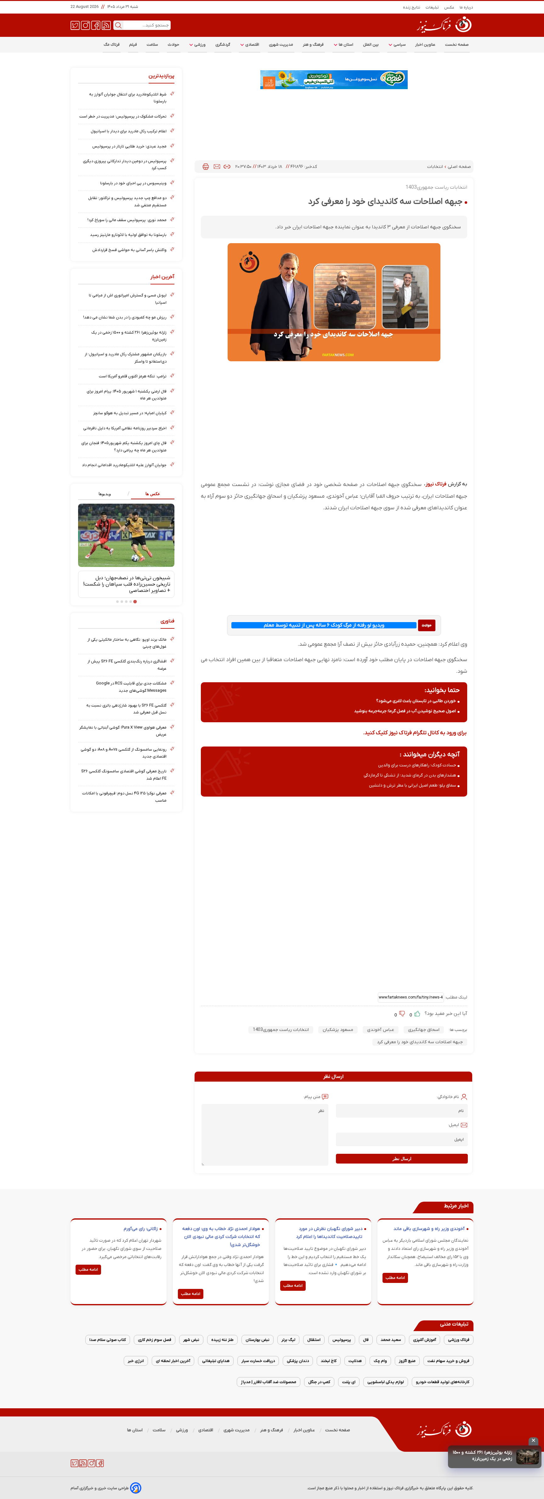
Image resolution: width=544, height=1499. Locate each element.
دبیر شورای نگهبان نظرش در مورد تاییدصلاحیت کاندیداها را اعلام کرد (329, 1233)
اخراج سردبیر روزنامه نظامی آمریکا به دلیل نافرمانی (125, 428)
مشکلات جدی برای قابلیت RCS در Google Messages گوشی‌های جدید (131, 687)
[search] (118, 25)
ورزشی (199, 44)
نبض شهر (191, 1339)
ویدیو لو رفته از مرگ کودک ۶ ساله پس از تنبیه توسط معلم (324, 625)
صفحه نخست (457, 44)
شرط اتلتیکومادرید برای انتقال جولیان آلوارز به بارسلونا (128, 98)
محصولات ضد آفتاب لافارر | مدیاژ (268, 1382)
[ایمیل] (217, 166)
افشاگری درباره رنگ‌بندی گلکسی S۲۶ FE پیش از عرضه (127, 665)
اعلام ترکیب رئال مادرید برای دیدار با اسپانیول (129, 131)
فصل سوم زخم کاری (154, 1339)
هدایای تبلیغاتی (216, 1361)
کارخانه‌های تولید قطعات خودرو (442, 1382)
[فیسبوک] (95, 25)
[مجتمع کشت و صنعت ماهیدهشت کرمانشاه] (334, 79)
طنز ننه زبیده (222, 1339)
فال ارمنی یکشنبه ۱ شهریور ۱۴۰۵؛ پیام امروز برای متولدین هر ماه (127, 395)
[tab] (150, 494)
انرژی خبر (136, 1361)
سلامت (152, 44)
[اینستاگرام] (85, 25)
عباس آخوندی (380, 1030)
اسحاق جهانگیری (423, 1030)
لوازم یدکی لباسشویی (385, 1382)
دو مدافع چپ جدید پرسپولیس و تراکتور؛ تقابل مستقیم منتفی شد (127, 201)
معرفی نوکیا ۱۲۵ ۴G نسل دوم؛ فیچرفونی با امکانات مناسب (124, 797)
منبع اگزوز (407, 1361)
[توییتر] (75, 25)
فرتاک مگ (112, 44)
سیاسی (399, 44)
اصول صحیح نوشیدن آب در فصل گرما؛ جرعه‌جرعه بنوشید (405, 711)
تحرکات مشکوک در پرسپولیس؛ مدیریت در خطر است (123, 116)
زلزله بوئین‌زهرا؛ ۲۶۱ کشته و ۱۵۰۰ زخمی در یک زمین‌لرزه (482, 1456)
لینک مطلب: (455, 997)
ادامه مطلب (395, 1277)
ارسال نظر (402, 1158)
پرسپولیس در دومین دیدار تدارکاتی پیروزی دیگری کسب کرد (125, 164)
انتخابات (435, 167)
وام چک (380, 1361)
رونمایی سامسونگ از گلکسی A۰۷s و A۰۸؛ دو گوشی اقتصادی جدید (124, 753)
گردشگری (222, 44)
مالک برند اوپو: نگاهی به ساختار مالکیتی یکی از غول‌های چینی (127, 643)
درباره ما (466, 7)
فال (366, 1339)
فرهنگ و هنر (313, 44)
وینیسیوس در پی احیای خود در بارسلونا (133, 183)
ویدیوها (105, 493)
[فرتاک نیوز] (443, 34)
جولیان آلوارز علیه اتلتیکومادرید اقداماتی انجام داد (124, 465)
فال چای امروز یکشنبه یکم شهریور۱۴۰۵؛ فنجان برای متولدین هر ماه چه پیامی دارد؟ (124, 446)
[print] (206, 166)
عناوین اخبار (425, 44)
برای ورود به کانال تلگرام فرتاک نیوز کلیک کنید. (415, 732)
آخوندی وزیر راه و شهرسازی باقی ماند (429, 1229)
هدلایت (355, 1361)
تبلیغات (432, 7)
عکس (449, 7)
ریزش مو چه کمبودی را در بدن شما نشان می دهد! (125, 317)
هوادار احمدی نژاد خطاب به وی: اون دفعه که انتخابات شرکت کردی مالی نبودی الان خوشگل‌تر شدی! (221, 1237)
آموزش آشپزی (424, 1339)
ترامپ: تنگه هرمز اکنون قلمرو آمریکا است (133, 376)
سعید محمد (391, 1339)
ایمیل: (453, 1125)
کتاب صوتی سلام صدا (107, 1339)
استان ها (346, 44)
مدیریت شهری (281, 44)
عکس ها (152, 493)
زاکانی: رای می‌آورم (141, 1229)
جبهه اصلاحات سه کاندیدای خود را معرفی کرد (420, 1042)
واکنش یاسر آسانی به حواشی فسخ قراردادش (129, 250)
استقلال (313, 1339)
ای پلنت (348, 1382)
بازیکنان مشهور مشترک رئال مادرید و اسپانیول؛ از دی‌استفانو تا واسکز (126, 358)
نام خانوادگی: (448, 1097)
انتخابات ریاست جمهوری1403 (281, 1030)
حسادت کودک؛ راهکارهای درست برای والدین (417, 765)
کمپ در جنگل (319, 1382)
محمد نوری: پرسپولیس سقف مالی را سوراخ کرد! (127, 220)
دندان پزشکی (298, 1361)
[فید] (106, 25)
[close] (533, 1441)
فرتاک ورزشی (458, 1339)
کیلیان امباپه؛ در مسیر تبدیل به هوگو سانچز (130, 413)
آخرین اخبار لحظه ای (173, 1361)
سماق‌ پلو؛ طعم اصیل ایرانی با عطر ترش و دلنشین (412, 785)
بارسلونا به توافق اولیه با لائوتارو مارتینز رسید (128, 234)
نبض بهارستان (257, 1339)
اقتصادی (251, 44)
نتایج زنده (412, 7)
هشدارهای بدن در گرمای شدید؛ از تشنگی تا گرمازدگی (410, 775)
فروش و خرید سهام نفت (448, 1361)
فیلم (133, 44)
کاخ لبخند (329, 1361)
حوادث (173, 44)
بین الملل (371, 44)
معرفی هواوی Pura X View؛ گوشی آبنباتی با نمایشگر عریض (123, 731)
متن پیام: (311, 1097)
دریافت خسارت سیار (258, 1361)
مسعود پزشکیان (338, 1030)
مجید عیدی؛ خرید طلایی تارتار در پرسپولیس (129, 146)
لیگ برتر (288, 1339)
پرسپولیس (341, 1339)
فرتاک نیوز (436, 484)
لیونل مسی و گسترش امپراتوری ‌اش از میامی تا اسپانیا (128, 299)
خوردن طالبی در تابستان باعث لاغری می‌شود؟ (416, 701)
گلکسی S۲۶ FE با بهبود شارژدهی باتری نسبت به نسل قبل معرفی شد (126, 709)
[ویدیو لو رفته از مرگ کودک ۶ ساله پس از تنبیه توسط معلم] (426, 625)
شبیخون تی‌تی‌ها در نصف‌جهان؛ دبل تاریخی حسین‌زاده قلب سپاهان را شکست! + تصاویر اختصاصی (126, 584)
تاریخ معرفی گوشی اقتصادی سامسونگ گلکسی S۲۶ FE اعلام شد (124, 775)
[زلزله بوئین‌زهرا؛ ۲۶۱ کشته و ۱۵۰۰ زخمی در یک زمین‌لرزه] (527, 1456)
